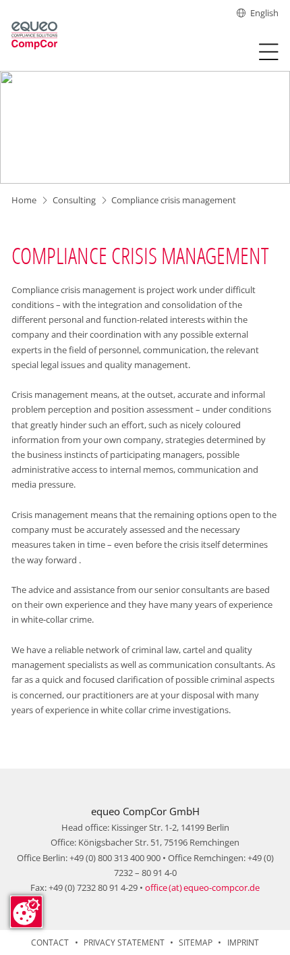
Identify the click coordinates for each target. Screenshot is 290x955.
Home (23, 200)
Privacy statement (124, 942)
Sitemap (195, 942)
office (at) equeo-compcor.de (202, 887)
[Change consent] (26, 912)
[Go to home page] (34, 35)
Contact (50, 942)
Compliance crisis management (173, 200)
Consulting (74, 200)
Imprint (243, 942)
